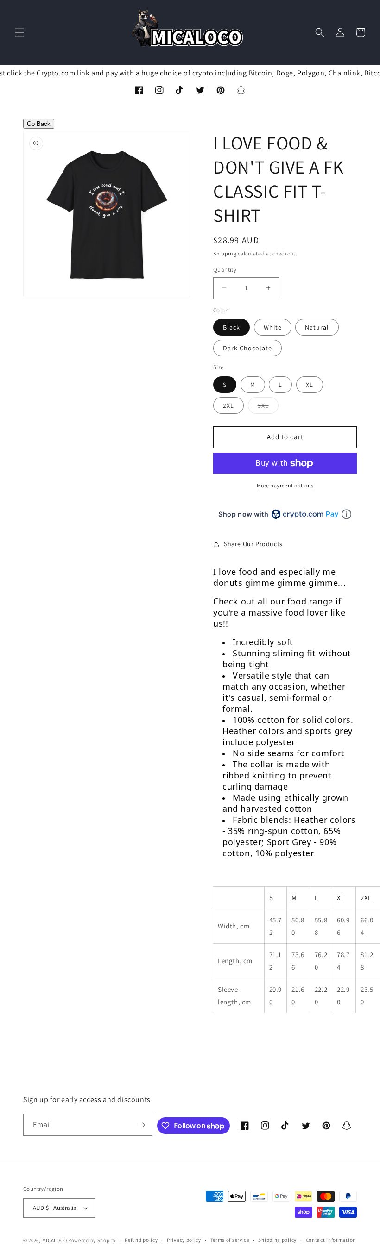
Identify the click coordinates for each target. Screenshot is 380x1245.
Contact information (331, 1240)
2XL (228, 405)
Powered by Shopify (92, 1240)
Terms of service (229, 1240)
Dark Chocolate (247, 348)
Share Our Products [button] (253, 544)
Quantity (224, 270)
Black (231, 327)
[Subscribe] (142, 1125)
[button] (19, 32)
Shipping (225, 253)
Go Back (39, 123)
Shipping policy (277, 1240)
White (273, 327)
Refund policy (141, 1240)
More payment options (285, 485)
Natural (317, 327)
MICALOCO (54, 1240)
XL (309, 384)
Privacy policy (184, 1240)
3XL (268, 407)
